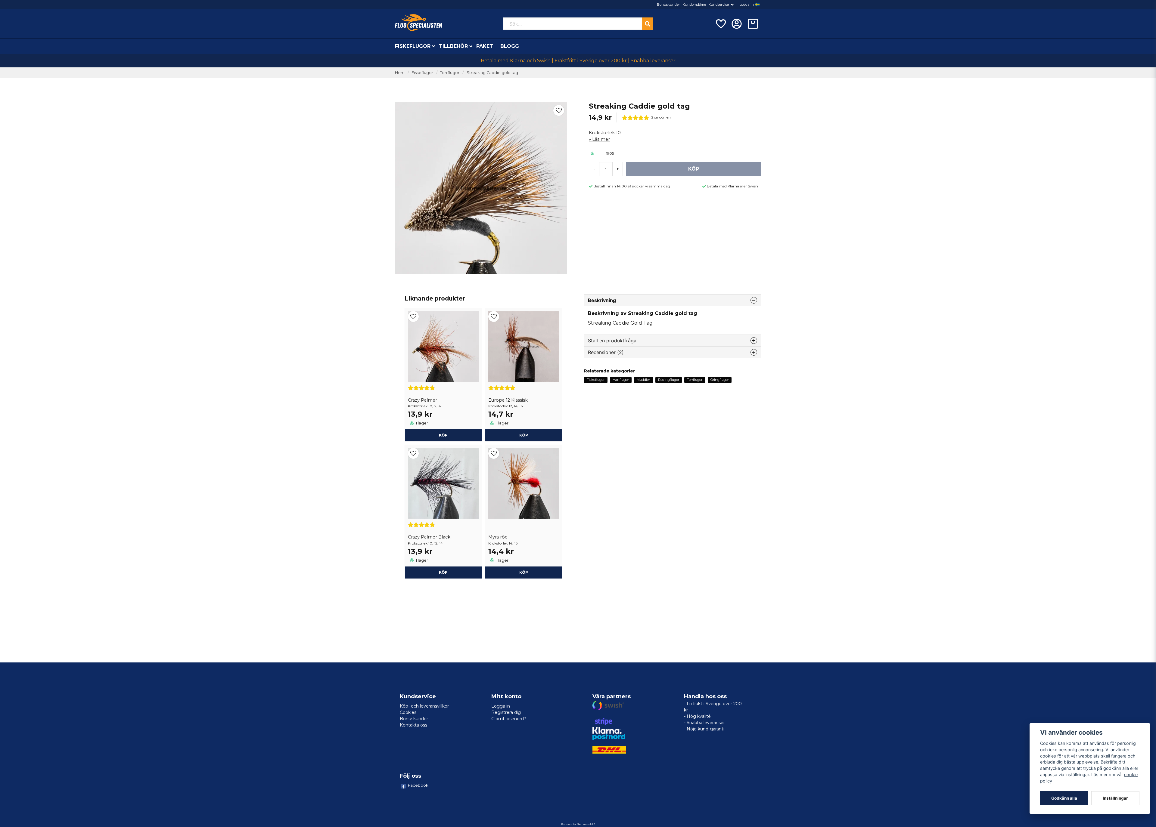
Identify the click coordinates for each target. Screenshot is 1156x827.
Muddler (643, 380)
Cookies (408, 712)
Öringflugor (719, 380)
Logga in (747, 4)
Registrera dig (506, 712)
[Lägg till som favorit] (720, 24)
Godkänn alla (1064, 798)
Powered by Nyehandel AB (578, 823)
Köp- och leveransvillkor (424, 706)
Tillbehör (453, 46)
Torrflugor (449, 72)
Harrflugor (621, 380)
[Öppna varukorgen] (753, 24)
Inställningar (1115, 798)
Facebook (418, 785)
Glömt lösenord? (508, 718)
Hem (400, 72)
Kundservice (718, 4)
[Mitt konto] (737, 24)
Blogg (509, 46)
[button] (757, 4)
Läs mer (601, 139)
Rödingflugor (668, 380)
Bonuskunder (668, 4)
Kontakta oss (413, 725)
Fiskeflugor (412, 46)
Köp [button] (443, 435)
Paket (484, 46)
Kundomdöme (694, 4)
